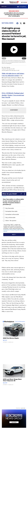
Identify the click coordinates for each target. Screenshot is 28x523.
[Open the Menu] (2, 2)
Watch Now (23, 2)
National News (7, 23)
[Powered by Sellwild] (23, 408)
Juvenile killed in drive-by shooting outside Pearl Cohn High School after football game (14, 14)
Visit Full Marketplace (20, 321)
